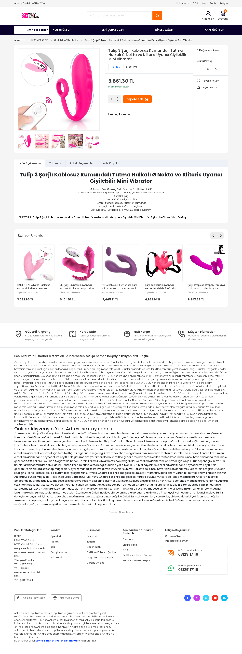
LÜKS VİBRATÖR (39, 40)
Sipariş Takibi (209, 3)
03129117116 (38, 3)
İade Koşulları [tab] (111, 163)
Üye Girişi (56, 536)
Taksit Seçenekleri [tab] (82, 163)
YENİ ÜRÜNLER (61, 30)
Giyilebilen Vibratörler (66, 40)
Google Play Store (34, 597)
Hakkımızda (182, 3)
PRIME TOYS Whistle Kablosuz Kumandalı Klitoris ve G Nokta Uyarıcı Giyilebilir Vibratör (33, 286)
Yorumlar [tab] (55, 163)
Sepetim (223, 15)
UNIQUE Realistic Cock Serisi (29, 548)
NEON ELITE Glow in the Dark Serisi (30, 554)
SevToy (116, 67)
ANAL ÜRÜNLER (214, 30)
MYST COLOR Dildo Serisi (28, 544)
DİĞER (17, 536)
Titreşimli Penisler (24, 560)
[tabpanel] (121, 195)
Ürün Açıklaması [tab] (29, 163)
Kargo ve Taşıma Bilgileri (100, 557)
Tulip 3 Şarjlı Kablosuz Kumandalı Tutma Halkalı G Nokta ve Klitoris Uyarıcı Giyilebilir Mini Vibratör (91, 217)
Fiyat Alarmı (210, 87)
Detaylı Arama (59, 552)
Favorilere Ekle (211, 80)
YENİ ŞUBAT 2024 (113, 30)
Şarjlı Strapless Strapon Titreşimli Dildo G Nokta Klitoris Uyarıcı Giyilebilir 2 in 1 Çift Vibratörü (206, 286)
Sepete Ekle (135, 99)
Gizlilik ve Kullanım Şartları (101, 552)
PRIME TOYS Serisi (24, 540)
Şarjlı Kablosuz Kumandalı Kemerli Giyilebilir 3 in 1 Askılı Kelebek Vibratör (160, 286)
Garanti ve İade (95, 562)
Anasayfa (19, 40)
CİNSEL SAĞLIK (164, 30)
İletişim (224, 3)
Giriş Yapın (208, 18)
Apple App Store (69, 597)
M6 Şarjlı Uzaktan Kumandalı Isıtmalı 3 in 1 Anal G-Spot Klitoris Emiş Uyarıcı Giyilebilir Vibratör (78, 286)
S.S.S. (195, 3)
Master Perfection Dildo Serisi (27, 574)
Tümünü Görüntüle (119, 512)
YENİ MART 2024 (23, 564)
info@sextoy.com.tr (176, 541)
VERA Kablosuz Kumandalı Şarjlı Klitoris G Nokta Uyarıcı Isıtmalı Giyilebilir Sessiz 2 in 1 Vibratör (119, 286)
